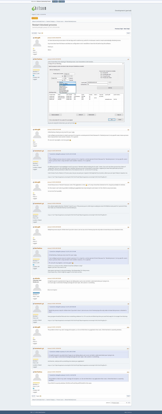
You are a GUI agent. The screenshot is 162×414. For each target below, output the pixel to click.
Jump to (108, 402)
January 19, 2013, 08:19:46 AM (54, 227)
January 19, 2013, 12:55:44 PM (54, 348)
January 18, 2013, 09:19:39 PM (54, 59)
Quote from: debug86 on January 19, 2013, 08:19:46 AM (63, 307)
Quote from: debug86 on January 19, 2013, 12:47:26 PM (63, 375)
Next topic (127, 28)
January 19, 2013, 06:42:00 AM (54, 182)
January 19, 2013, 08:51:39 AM (54, 278)
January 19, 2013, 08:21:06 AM (54, 248)
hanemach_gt (39, 151)
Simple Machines (41, 412)
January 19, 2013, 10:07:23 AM (54, 303)
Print (128, 33)
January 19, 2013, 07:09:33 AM (54, 203)
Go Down (34, 33)
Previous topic (119, 28)
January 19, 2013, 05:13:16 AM (54, 129)
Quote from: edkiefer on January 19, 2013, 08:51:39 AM (62, 351)
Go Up (33, 396)
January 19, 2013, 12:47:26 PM (54, 327)
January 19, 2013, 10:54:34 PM (54, 371)
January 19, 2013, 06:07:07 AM (54, 150)
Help (126, 412)
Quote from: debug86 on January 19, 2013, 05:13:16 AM (63, 154)
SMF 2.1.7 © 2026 (34, 412)
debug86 (37, 38)
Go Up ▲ (130, 412)
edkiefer (37, 278)
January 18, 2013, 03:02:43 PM (54, 37)
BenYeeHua (38, 59)
